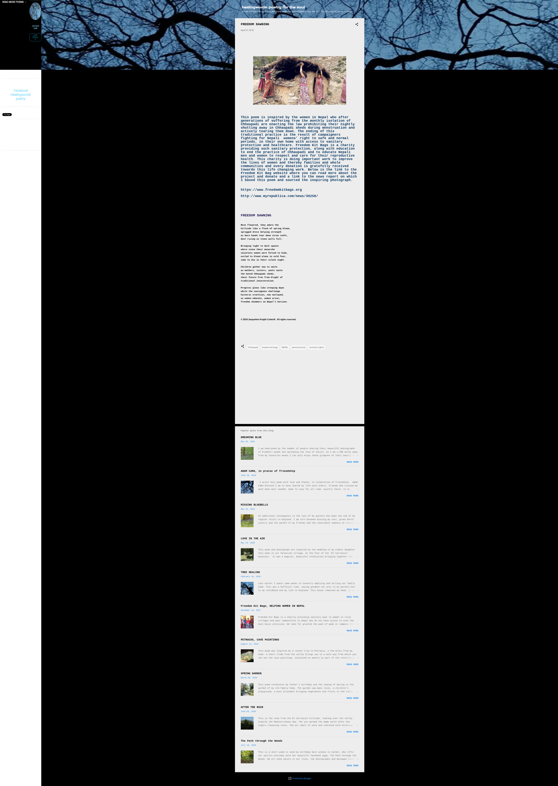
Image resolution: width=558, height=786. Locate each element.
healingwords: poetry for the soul (273, 7)
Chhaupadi (253, 347)
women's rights (316, 347)
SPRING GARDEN (251, 673)
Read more (352, 462)
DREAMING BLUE (251, 437)
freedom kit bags (270, 347)
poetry (20, 99)
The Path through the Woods (261, 740)
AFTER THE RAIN (252, 707)
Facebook (21, 91)
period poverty (299, 347)
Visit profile (35, 37)
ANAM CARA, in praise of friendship (268, 471)
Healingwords (20, 95)
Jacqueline (35, 27)
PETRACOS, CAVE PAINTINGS (260, 639)
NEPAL (285, 347)
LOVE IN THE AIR (253, 538)
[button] (356, 25)
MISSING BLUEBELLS (254, 504)
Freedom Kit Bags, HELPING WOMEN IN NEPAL (273, 606)
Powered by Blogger (301, 778)
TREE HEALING (250, 572)
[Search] (362, 7)
